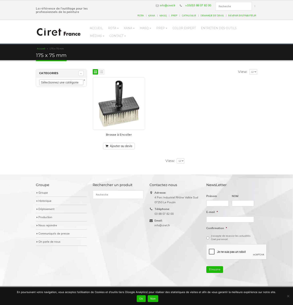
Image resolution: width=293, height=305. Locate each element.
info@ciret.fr (167, 5)
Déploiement (46, 209)
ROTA (141, 15)
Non (153, 298)
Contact (116, 36)
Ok (141, 298)
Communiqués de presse (54, 233)
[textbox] (61, 82)
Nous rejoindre (47, 225)
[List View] (101, 72)
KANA (151, 15)
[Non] (288, 296)
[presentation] (236, 252)
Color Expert (184, 28)
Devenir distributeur (242, 15)
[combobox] (61, 82)
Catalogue (189, 15)
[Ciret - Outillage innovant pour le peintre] (59, 31)
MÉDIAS (96, 36)
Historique (44, 200)
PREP (174, 15)
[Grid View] (95, 72)
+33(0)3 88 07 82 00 (198, 5)
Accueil (96, 28)
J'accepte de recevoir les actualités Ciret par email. (231, 237)
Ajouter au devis (121, 146)
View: (242, 72)
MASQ (163, 15)
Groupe (43, 192)
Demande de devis (212, 15)
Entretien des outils (219, 28)
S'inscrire (214, 269)
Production (45, 217)
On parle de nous (49, 241)
